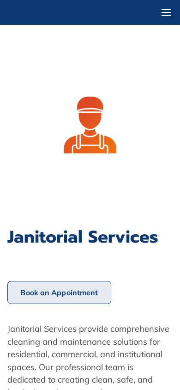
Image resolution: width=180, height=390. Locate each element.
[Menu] (166, 12)
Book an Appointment (59, 292)
